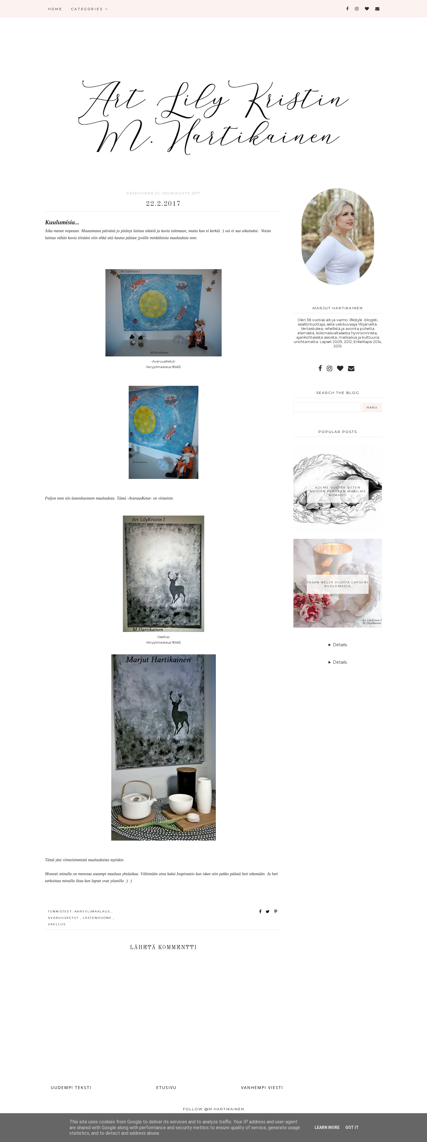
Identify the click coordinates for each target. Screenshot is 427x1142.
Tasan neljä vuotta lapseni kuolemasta (337, 584)
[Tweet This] (269, 911)
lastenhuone (98, 918)
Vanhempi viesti (262, 1087)
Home (55, 9)
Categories (88, 9)
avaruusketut (64, 918)
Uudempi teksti (71, 1087)
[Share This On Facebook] (260, 911)
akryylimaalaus (93, 911)
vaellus (57, 924)
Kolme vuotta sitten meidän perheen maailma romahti (338, 491)
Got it (352, 1127)
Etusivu (166, 1087)
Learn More (327, 1127)
